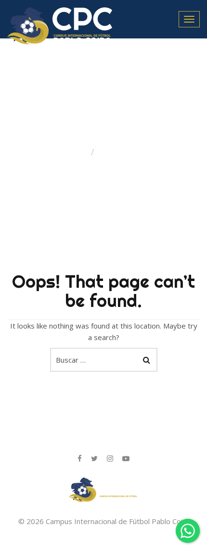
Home (76, 152)
